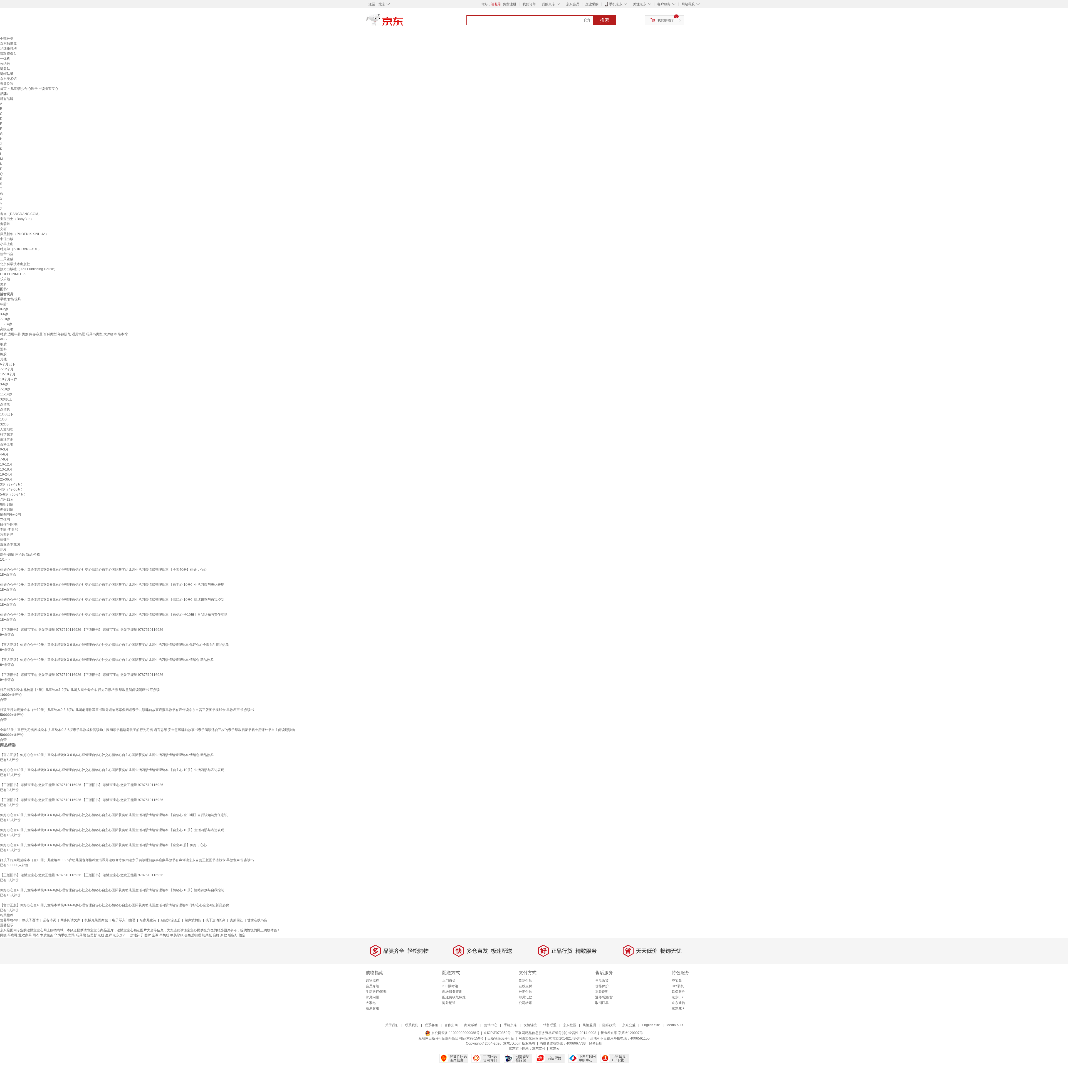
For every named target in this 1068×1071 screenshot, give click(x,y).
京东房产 (119, 935)
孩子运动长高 (216, 920)
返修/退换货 (604, 997)
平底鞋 (13, 935)
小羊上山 (6, 244)
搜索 (604, 20)
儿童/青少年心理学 (24, 89)
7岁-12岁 (7, 499)
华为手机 (61, 935)
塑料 (3, 349)
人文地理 (6, 429)
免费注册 (509, 4)
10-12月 (6, 464)
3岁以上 (6, 399)
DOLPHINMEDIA (13, 274)
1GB (3, 419)
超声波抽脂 (193, 920)
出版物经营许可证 (501, 1038)
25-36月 (6, 479)
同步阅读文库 (70, 920)
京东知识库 (8, 44)
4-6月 (4, 454)
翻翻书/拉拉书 (10, 514)
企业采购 (592, 4)
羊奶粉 (164, 935)
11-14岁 (6, 324)
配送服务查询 (452, 992)
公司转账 (525, 1003)
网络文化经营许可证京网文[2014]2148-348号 (552, 1038)
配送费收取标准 (454, 997)
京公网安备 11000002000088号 (455, 1033)
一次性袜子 (135, 935)
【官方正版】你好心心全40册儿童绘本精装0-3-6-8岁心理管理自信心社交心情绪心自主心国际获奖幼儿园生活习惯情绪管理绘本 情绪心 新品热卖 (107, 660)
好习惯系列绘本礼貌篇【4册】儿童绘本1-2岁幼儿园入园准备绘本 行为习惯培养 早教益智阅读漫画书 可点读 (80, 690)
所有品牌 (6, 99)
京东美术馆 (8, 79)
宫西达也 (6, 534)
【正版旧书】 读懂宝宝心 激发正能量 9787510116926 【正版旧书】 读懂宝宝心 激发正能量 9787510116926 (81, 630)
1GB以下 (6, 414)
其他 (3, 359)
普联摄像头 (8, 54)
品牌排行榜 (8, 49)
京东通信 (678, 1003)
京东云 (555, 1048)
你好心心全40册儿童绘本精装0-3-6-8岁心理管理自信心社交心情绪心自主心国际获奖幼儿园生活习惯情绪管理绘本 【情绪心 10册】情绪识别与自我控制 (112, 600)
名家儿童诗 (148, 920)
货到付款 (525, 981)
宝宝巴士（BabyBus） (17, 219)
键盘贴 (5, 69)
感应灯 (233, 935)
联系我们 (411, 1025)
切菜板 (207, 935)
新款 (223, 935)
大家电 (371, 1003)
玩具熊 (81, 935)
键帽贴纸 (6, 74)
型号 (71, 935)
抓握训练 (6, 509)
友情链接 (530, 1025)
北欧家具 (25, 935)
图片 (147, 935)
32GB (4, 424)
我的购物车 (665, 20)
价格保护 (602, 986)
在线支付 (525, 986)
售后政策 (602, 981)
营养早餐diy (9, 920)
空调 (155, 935)
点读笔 (5, 404)
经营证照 (595, 1043)
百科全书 (6, 444)
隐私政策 (609, 1025)
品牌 (216, 935)
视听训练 (6, 504)
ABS (3, 339)
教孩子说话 (30, 920)
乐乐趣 (5, 279)
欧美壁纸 (177, 935)
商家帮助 (471, 1025)
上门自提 (449, 981)
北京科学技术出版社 (15, 264)
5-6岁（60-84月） (13, 494)
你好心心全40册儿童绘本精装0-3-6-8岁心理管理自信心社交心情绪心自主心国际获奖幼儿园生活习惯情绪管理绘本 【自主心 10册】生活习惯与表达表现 (112, 585)
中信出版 (6, 239)
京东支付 (538, 1048)
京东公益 (629, 1025)
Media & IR (674, 1025)
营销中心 (490, 1025)
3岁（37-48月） (12, 484)
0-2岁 (4, 309)
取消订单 (602, 1003)
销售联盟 (550, 1025)
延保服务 (678, 992)
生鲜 (108, 935)
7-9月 (4, 459)
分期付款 (525, 992)
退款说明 (602, 992)
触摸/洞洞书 (9, 524)
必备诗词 (49, 920)
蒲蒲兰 (5, 539)
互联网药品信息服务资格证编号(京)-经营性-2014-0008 (555, 1033)
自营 (3, 700)
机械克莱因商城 (96, 920)
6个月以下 (7, 364)
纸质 (3, 344)
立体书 (5, 519)
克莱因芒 (236, 920)
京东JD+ (678, 1008)
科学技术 (6, 434)
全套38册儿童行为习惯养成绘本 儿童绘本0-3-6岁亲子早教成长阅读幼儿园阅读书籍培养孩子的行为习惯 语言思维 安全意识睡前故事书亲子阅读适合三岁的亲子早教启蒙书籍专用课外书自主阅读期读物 (147, 730)
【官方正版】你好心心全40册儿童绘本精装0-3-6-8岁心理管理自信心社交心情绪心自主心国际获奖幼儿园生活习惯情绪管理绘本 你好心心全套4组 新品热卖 (114, 645)
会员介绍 (372, 986)
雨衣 (36, 935)
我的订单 (529, 4)
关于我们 (392, 1025)
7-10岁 (5, 319)
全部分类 (6, 39)
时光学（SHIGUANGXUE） (20, 249)
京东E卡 (678, 997)
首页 (3, 89)
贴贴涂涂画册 (170, 920)
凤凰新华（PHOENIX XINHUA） (24, 234)
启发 (3, 549)
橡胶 (3, 354)
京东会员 (572, 4)
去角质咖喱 (192, 935)
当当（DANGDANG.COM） (20, 214)
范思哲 (92, 935)
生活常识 (6, 439)
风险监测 (589, 1025)
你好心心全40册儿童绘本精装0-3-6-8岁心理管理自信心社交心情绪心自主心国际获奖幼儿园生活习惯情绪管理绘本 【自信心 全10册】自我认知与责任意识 (114, 615)
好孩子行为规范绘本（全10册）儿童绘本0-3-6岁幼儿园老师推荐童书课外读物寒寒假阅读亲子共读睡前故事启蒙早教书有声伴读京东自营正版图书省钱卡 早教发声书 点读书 (127, 710)
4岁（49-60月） (12, 489)
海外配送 (449, 1003)
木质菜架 (46, 935)
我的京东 (548, 4)
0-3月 (4, 449)
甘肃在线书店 (257, 920)
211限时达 (450, 986)
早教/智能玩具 (10, 299)
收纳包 (5, 64)
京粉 (101, 935)
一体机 (5, 59)
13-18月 (6, 469)
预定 (242, 935)
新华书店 (6, 254)
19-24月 (6, 474)
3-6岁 (4, 314)
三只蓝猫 (6, 259)
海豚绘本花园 (10, 544)
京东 (403, 22)
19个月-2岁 (8, 379)
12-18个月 (8, 374)
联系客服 (372, 1008)
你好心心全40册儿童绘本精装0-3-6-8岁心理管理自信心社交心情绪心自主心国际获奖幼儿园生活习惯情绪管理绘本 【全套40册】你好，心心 (103, 570)
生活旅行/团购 (376, 992)
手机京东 (615, 4)
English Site (651, 1025)
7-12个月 (7, 369)
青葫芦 (5, 224)
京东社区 (569, 1025)
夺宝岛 (677, 981)
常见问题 (372, 997)
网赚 (3, 935)
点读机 (5, 409)
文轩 (3, 229)
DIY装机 (678, 986)
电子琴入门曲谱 (123, 920)
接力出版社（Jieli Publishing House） (28, 269)
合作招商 (451, 1025)
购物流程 (372, 981)
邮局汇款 (525, 997)
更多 (3, 284)
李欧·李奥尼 (9, 529)
